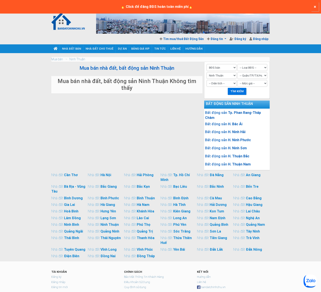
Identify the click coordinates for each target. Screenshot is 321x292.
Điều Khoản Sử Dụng (137, 282)
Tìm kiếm (237, 91)
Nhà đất (64, 175)
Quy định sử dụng (135, 287)
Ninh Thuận (77, 59)
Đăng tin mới (59, 287)
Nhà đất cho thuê (99, 48)
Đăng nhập (260, 39)
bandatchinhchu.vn (213, 287)
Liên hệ (175, 48)
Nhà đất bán (71, 48)
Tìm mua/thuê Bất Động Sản (183, 39)
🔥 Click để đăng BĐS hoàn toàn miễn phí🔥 (157, 7)
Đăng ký (240, 39)
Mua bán (57, 59)
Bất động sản (233, 115)
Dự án (122, 48)
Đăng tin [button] (217, 39)
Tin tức (160, 48)
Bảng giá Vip (140, 48)
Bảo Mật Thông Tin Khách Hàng (144, 276)
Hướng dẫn (193, 48)
